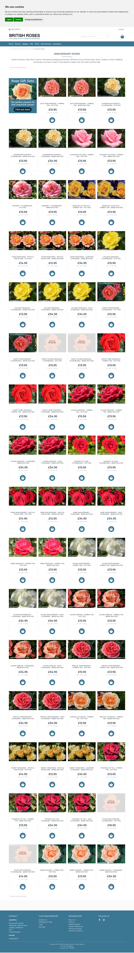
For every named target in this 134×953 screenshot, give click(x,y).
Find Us (71, 922)
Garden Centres (74, 924)
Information (57, 44)
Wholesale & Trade (45, 922)
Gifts (31, 44)
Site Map (42, 927)
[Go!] (107, 36)
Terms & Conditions (76, 931)
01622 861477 (14, 939)
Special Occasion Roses (25, 49)
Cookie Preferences (76, 926)
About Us (72, 920)
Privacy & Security (75, 929)
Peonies (18, 44)
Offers (37, 44)
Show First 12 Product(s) (18, 67)
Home (10, 49)
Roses (11, 44)
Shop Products (46, 44)
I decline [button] (18, 19)
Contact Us (43, 920)
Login (121, 29)
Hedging (25, 44)
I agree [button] (9, 19)
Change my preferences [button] (33, 19)
